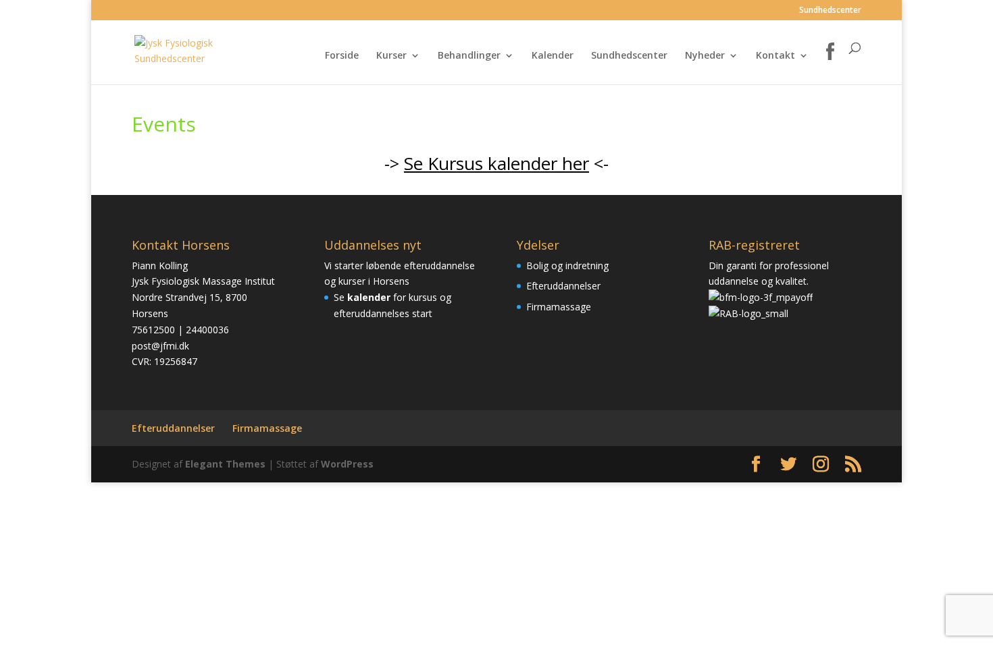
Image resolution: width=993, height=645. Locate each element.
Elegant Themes (225, 463)
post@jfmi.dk (160, 345)
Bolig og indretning (567, 265)
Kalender (553, 56)
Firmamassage (558, 306)
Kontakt (775, 56)
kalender (368, 297)
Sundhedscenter (830, 11)
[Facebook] (830, 63)
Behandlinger (469, 56)
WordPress (347, 463)
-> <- (496, 163)
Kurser (391, 56)
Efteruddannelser (563, 285)
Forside (342, 56)
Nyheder (705, 56)
